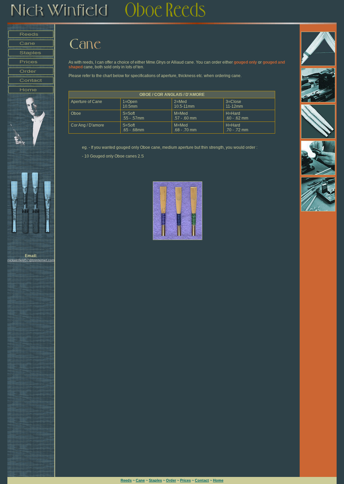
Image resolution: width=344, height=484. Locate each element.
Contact (202, 480)
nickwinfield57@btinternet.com (30, 260)
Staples (155, 480)
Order (171, 480)
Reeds (126, 480)
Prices (185, 480)
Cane (140, 480)
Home (218, 480)
